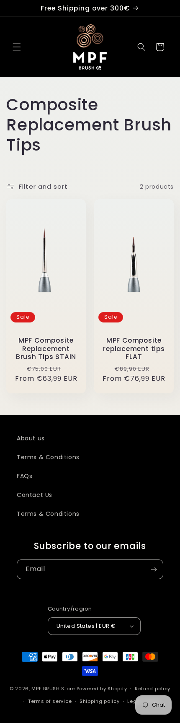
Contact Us (34, 495)
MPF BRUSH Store (53, 688)
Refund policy (152, 688)
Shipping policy (100, 701)
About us (31, 438)
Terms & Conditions (48, 457)
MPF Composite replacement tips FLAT (134, 349)
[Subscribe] (153, 569)
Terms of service (50, 701)
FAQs (24, 476)
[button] (17, 47)
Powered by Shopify (102, 688)
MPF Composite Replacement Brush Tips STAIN (46, 349)
